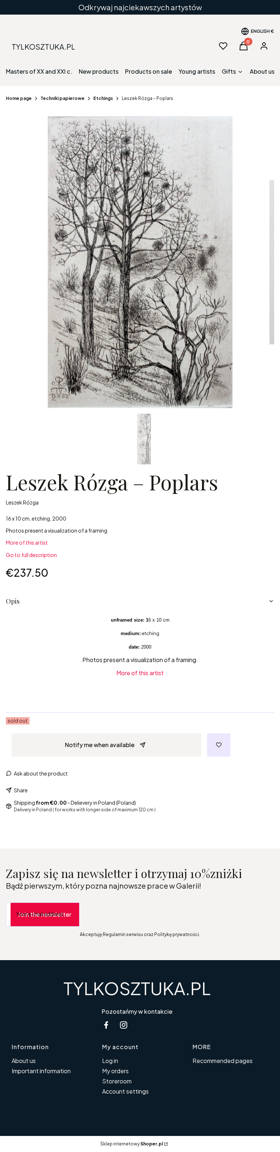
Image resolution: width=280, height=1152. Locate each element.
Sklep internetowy (131, 1144)
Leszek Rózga (22, 502)
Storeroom (117, 1081)
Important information (41, 1071)
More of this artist (27, 542)
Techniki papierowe (62, 98)
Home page (19, 98)
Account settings (125, 1091)
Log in (110, 1060)
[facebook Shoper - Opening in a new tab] (106, 1024)
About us (24, 1060)
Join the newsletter (44, 914)
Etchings (103, 98)
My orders (115, 1071)
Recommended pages (222, 1060)
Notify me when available (100, 745)
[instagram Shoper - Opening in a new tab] (123, 1024)
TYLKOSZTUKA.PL (137, 988)
